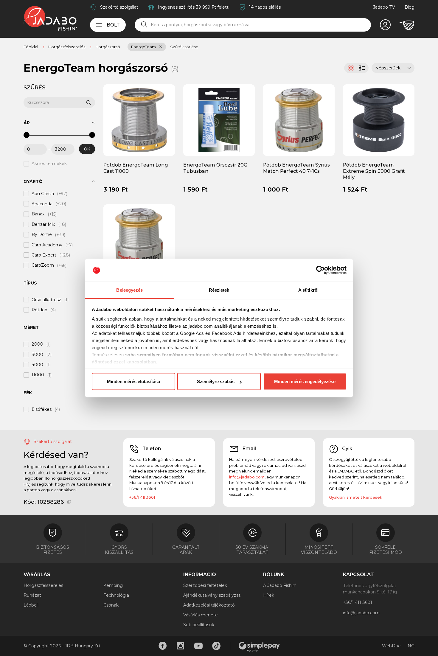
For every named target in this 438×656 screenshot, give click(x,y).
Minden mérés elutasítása (133, 381)
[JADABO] (50, 18)
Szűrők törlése (184, 46)
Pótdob (39, 310)
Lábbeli (31, 605)
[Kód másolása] (69, 502)
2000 (37, 344)
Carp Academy (47, 245)
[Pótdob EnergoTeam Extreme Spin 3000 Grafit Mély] (378, 119)
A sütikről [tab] (308, 289)
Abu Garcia (43, 193)
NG (411, 646)
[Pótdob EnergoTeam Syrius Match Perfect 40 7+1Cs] (299, 119)
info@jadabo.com (247, 477)
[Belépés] (385, 25)
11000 (38, 375)
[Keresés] (144, 24)
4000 (37, 364)
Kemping (113, 585)
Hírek (268, 595)
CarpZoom (43, 265)
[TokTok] (216, 646)
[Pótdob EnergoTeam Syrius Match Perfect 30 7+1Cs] (139, 239)
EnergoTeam (143, 46)
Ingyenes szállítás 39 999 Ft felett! (193, 7)
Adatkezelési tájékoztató (209, 605)
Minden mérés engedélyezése (305, 381)
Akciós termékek (49, 164)
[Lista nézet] (362, 68)
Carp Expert (44, 255)
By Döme (42, 234)
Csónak (111, 605)
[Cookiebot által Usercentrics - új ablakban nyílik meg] (320, 270)
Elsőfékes (42, 409)
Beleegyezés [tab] (129, 289)
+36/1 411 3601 (142, 497)
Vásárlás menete (200, 615)
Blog (409, 7)
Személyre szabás (215, 381)
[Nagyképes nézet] (350, 68)
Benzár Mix (43, 224)
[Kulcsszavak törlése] (82, 102)
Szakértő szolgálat (119, 7)
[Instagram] (180, 646)
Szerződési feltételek (205, 585)
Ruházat (32, 595)
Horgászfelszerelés (43, 585)
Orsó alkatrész (46, 299)
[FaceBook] (163, 646)
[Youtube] (198, 646)
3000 (37, 354)
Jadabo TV (384, 7)
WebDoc (391, 646)
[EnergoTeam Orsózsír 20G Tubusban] (219, 119)
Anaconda (42, 203)
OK (87, 149)
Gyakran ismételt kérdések (355, 497)
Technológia (116, 595)
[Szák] (407, 25)
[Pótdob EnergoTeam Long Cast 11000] (139, 119)
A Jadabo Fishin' (279, 585)
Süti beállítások (198, 624)
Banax (38, 214)
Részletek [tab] (219, 289)
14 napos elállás (265, 7)
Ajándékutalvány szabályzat (211, 595)
